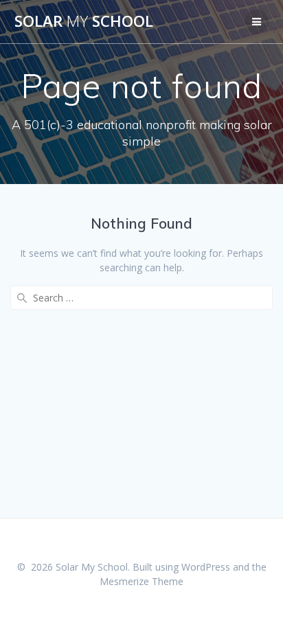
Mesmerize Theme (141, 581)
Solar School (83, 21)
